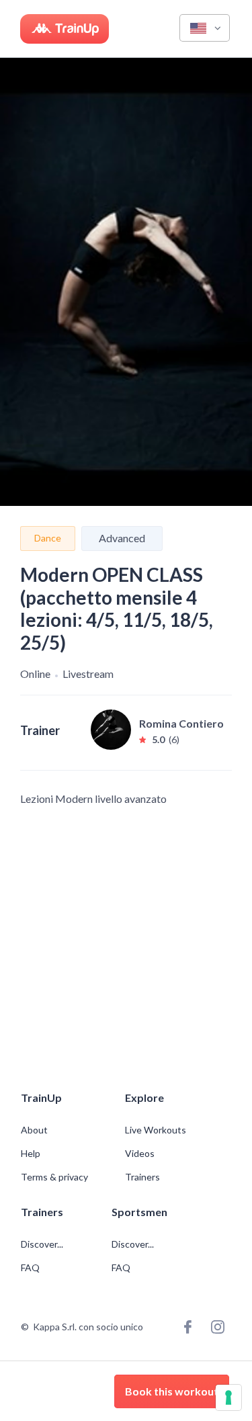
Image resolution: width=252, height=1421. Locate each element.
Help (30, 1153)
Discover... (43, 1244)
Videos (140, 1153)
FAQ (30, 1267)
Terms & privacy (54, 1177)
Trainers (142, 1177)
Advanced (122, 537)
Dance (47, 538)
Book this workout (171, 1391)
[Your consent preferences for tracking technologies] (228, 1397)
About (34, 1130)
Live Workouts (155, 1130)
